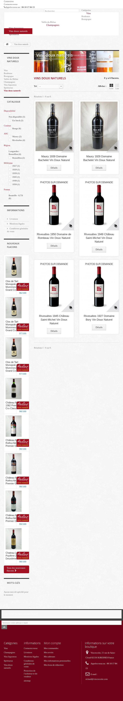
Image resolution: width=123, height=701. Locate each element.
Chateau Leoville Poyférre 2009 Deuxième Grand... (15, 555)
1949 (16, 180)
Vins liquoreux (16, 28)
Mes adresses (49, 656)
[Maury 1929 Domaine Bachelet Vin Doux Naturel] (99, 126)
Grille (111, 88)
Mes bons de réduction (54, 665)
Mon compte (52, 643)
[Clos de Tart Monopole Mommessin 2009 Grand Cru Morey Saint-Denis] (14, 307)
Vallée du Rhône (11, 79)
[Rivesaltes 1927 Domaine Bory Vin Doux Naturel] (99, 286)
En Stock (17, 120)
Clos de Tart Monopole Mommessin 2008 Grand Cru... (15, 285)
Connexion (9, 1)
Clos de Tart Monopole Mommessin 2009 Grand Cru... (15, 326)
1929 (16, 169)
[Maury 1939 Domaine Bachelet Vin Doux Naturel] (54, 126)
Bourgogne (86, 19)
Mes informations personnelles (57, 661)
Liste (117, 88)
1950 (16, 184)
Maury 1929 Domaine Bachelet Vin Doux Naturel (99, 158)
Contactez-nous (10, 4)
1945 (16, 177)
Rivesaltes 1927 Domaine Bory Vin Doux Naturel (99, 317)
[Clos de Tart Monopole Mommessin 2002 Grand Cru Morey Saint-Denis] (14, 348)
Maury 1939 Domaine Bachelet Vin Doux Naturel (54, 158)
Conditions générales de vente (29, 664)
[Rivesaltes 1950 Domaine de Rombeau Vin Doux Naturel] (54, 204)
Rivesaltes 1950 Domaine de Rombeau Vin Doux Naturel (54, 236)
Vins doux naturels (18, 31)
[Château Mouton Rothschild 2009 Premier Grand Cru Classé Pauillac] (14, 501)
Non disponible (17, 117)
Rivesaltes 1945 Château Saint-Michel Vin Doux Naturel (54, 319)
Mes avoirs (48, 652)
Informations (15, 210)
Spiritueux (14, 34)
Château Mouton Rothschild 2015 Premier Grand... (14, 443)
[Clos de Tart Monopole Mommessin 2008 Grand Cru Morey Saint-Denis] (14, 267)
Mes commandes (51, 648)
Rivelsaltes (18, 140)
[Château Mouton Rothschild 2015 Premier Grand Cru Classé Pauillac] (14, 426)
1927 (16, 166)
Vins (88, 13)
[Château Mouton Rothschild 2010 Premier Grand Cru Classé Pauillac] (14, 463)
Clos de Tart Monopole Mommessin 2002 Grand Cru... (15, 366)
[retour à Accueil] (7, 44)
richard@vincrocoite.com (97, 679)
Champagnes (52, 25)
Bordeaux (86, 16)
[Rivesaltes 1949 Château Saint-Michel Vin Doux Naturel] (99, 204)
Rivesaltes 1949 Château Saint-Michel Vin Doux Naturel (99, 238)
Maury (16, 136)
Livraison (13, 219)
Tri (35, 86)
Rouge (16, 128)
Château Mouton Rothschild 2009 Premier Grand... (14, 518)
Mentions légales (17, 223)
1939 (16, 173)
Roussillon (18, 158)
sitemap (27, 680)
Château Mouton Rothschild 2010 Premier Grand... (14, 480)
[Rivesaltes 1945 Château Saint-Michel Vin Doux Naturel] (54, 286)
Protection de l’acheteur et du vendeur (30, 674)
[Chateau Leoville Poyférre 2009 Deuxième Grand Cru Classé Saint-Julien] (14, 538)
